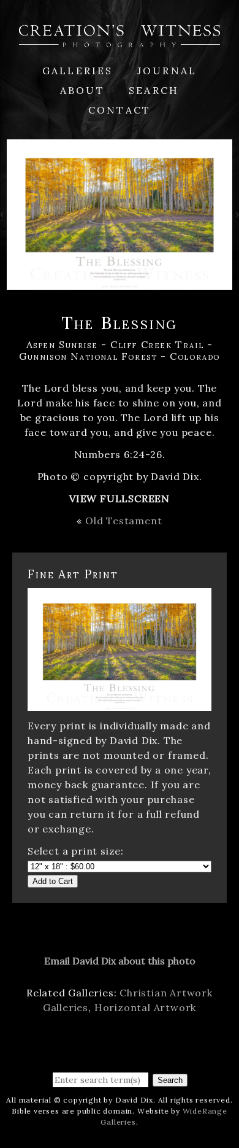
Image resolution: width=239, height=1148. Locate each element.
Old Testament (123, 520)
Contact (119, 110)
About (82, 90)
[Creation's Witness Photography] (119, 40)
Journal (167, 70)
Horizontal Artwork (145, 1007)
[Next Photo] (235, 216)
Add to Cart (52, 881)
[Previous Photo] (3, 216)
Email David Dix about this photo (119, 961)
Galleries (77, 70)
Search (154, 90)
